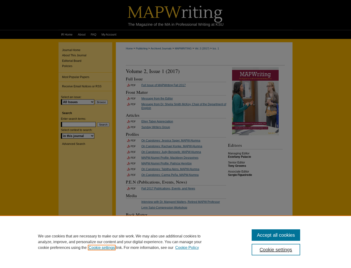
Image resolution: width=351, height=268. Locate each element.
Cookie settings (102, 248)
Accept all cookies (276, 235)
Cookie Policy (187, 248)
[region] (175, 241)
